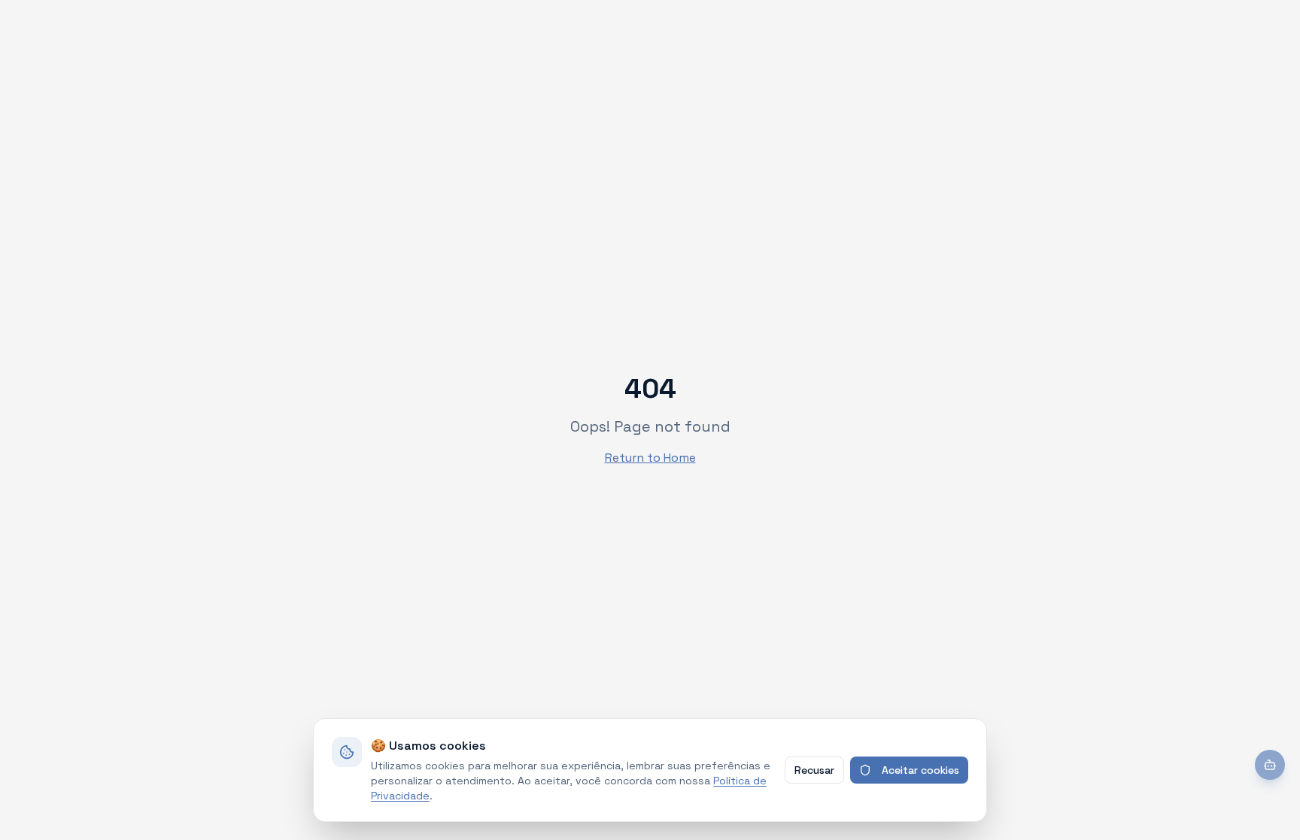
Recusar (814, 770)
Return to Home (650, 457)
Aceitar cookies (920, 770)
